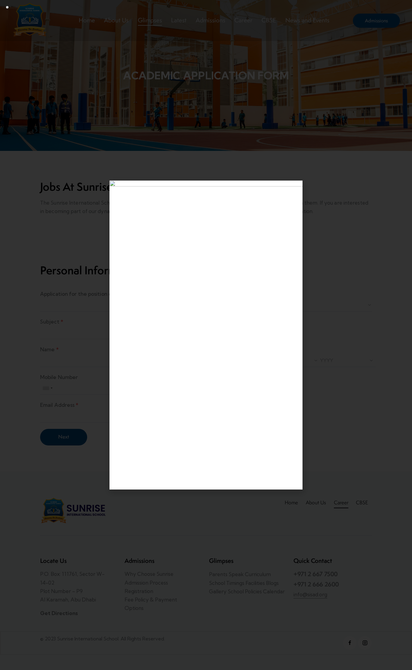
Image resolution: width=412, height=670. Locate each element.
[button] (294, 189)
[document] (206, 335)
